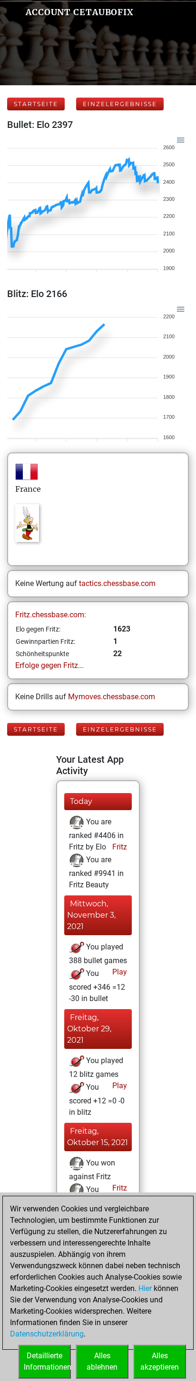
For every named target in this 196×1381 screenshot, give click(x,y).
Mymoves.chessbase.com (111, 696)
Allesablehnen (102, 1361)
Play (118, 971)
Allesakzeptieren (159, 1361)
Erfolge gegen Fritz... (49, 665)
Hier (145, 1288)
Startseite (36, 104)
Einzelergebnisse (120, 104)
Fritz (118, 846)
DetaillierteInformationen (47, 1361)
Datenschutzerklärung (47, 1333)
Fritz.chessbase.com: (50, 614)
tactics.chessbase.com (117, 583)
